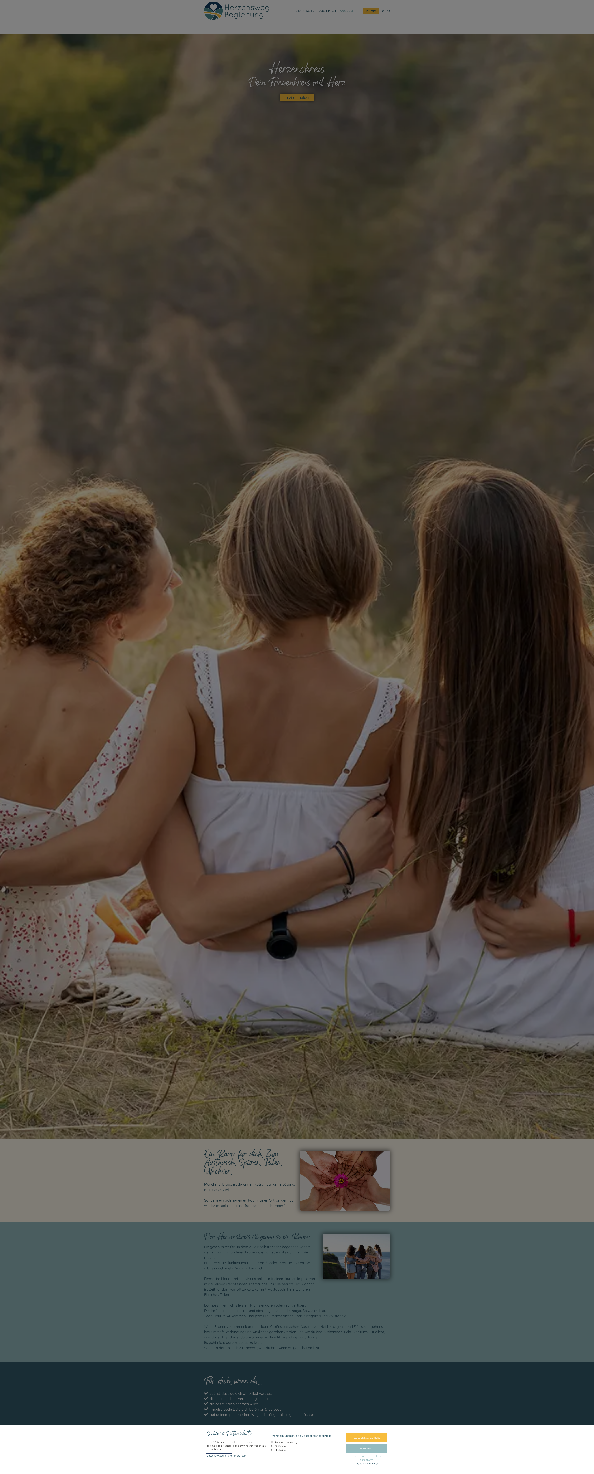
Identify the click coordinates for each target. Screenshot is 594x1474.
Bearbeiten (366, 1448)
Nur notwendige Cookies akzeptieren (367, 1458)
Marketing (280, 1449)
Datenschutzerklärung (219, 1455)
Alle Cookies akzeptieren (366, 1437)
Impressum (240, 1455)
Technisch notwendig (286, 1442)
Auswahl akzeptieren (367, 1463)
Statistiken (280, 1446)
